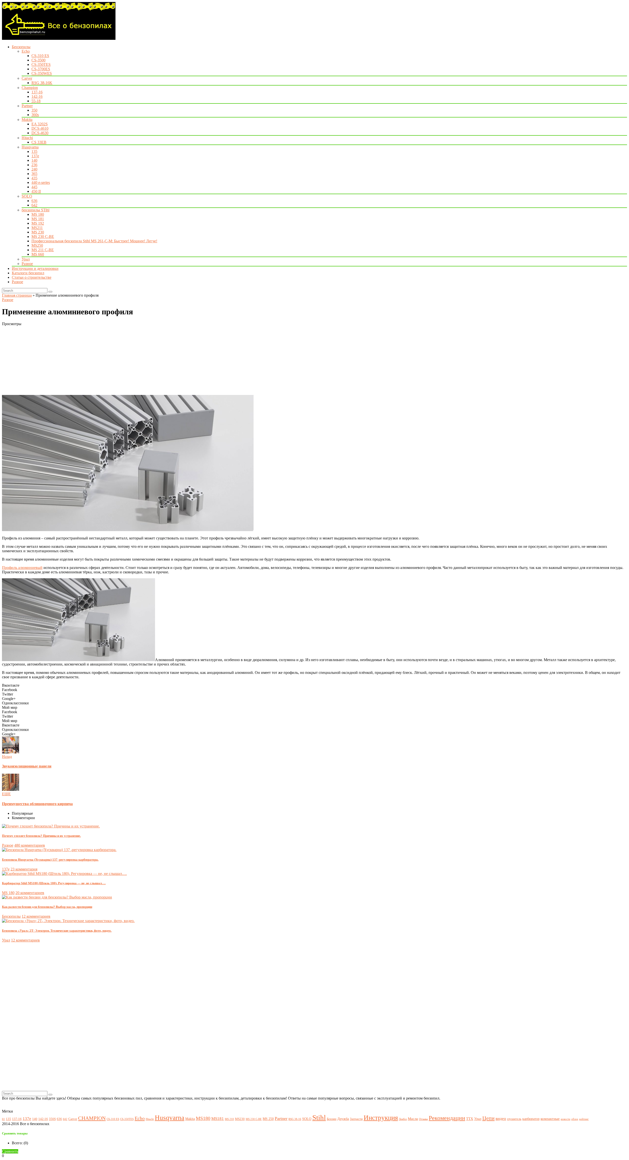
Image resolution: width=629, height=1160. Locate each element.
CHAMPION (92, 1118)
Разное (27, 263)
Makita (27, 119)
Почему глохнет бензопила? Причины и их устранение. (41, 836)
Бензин (331, 1119)
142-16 (37, 96)
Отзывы (423, 1119)
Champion (30, 88)
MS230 (240, 1119)
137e (35, 156)
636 (34, 201)
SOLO (27, 196)
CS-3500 (38, 60)
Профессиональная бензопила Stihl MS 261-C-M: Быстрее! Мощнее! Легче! (94, 241)
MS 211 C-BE (42, 250)
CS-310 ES (40, 56)
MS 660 (37, 254)
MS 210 (229, 1119)
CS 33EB (38, 142)
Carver (27, 78)
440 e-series (40, 182)
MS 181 (37, 219)
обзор (574, 1119)
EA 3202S (39, 124)
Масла (413, 1118)
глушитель (514, 1119)
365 (34, 174)
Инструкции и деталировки (35, 268)
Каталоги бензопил (28, 273)
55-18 (36, 101)
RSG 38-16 (294, 1119)
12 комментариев (36, 916)
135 (34, 151)
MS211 (37, 228)
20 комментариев (29, 893)
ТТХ (469, 1118)
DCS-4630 (39, 133)
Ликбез (403, 1119)
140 (34, 160)
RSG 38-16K (41, 83)
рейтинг (584, 1119)
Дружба (343, 1119)
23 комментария (24, 869)
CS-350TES (41, 64)
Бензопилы (21, 47)
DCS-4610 (39, 128)
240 (34, 169)
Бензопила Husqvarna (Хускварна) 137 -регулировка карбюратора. (50, 859)
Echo (26, 51)
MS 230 (37, 232)
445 (34, 187)
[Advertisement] (149, 360)
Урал (26, 259)
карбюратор (531, 1119)
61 (3, 1119)
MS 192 (37, 223)
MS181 (217, 1118)
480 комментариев (29, 845)
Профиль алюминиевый (22, 568)
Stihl (319, 1117)
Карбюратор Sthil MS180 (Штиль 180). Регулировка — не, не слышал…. (54, 883)
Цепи (488, 1118)
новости (565, 1119)
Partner (27, 106)
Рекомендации (447, 1118)
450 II (36, 191)
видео (501, 1118)
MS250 (37, 245)
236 (34, 165)
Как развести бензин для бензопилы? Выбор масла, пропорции (47, 907)
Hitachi (27, 138)
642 (34, 205)
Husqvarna (30, 147)
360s (35, 115)
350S (52, 1119)
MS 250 (268, 1119)
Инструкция (381, 1117)
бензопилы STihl (35, 210)
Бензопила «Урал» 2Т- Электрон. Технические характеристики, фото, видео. (57, 930)
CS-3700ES (40, 69)
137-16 (37, 92)
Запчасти (356, 1119)
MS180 (203, 1118)
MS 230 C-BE (42, 236)
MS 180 (37, 214)
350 (34, 110)
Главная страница (17, 295)
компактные (550, 1118)
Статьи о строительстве (31, 277)
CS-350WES (41, 73)
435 (34, 178)
